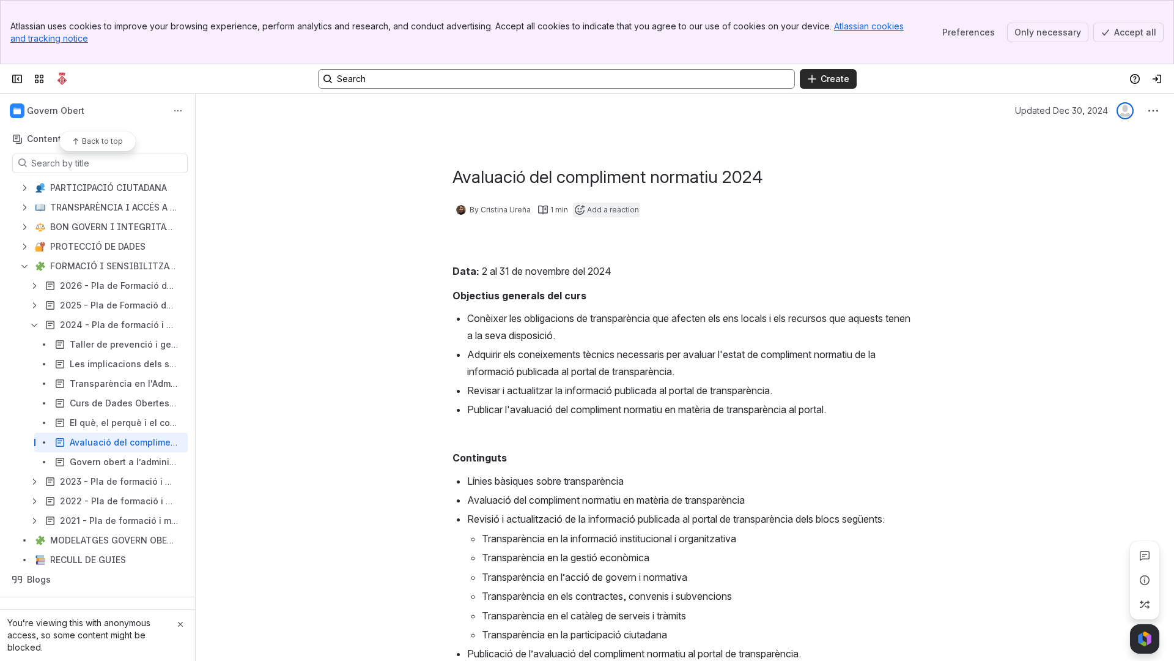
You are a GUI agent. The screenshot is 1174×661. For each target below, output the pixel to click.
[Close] (180, 624)
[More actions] (178, 110)
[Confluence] (62, 79)
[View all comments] (1144, 556)
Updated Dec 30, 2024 (1061, 110)
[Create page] (1144, 604)
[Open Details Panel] (1144, 580)
